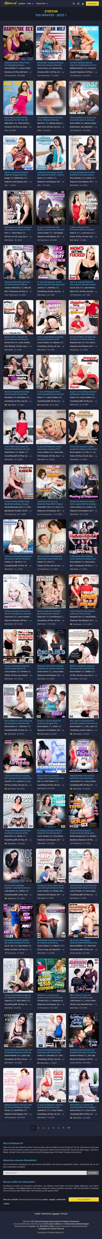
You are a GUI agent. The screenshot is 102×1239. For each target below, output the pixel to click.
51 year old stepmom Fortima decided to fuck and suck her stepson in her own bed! (82, 174)
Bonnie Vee (9, 342)
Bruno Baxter (75, 178)
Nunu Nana (17, 233)
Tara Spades (59, 233)
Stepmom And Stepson (14, 182)
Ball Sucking (25, 72)
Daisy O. (73, 233)
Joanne (40, 288)
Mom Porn (41, 127)
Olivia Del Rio (23, 123)
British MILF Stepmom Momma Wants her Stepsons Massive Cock (50, 65)
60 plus (50, 291)
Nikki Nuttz (9, 123)
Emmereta (21, 397)
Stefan (21, 452)
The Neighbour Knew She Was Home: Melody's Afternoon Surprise (50, 119)
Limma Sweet (59, 452)
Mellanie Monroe (77, 68)
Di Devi (50, 178)
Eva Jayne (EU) (92, 342)
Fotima (88, 178)
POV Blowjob (10, 346)
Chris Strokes (10, 68)
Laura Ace (85, 233)
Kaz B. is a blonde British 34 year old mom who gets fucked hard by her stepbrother (82, 284)
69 (21, 127)
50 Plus (16, 127)
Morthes (51, 288)
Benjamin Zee (75, 342)
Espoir (72, 397)
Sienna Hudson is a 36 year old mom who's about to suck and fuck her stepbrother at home (83, 119)
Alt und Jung (16, 236)
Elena (39, 397)
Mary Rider (28, 288)
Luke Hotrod (89, 288)
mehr (30, 3)
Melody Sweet (55, 123)
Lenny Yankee (24, 342)
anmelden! (92, 4)
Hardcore (8, 72)
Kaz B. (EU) (74, 288)
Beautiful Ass (90, 127)
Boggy (7, 178)
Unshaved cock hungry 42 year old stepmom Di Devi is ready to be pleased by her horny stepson (51, 174)
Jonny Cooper (43, 233)
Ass (55, 127)
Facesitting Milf (43, 401)
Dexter (40, 178)
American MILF (43, 72)
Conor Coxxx (42, 68)
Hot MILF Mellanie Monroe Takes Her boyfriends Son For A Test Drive (83, 65)
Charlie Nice (9, 452)
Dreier (72, 236)
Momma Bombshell (60, 68)
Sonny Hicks (93, 68)
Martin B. (41, 123)
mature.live (42, 3)
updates (21, 3)
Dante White (75, 123)
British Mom (75, 127)
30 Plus (16, 72)
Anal (25, 127)
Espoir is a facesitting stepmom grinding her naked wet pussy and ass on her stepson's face (83, 394)
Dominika (8, 397)
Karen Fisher (25, 68)
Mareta (56, 342)
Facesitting (41, 291)
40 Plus (53, 72)
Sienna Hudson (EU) (93, 123)
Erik (6, 233)
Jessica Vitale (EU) (12, 288)
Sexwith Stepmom (77, 72)
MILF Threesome (11, 291)
